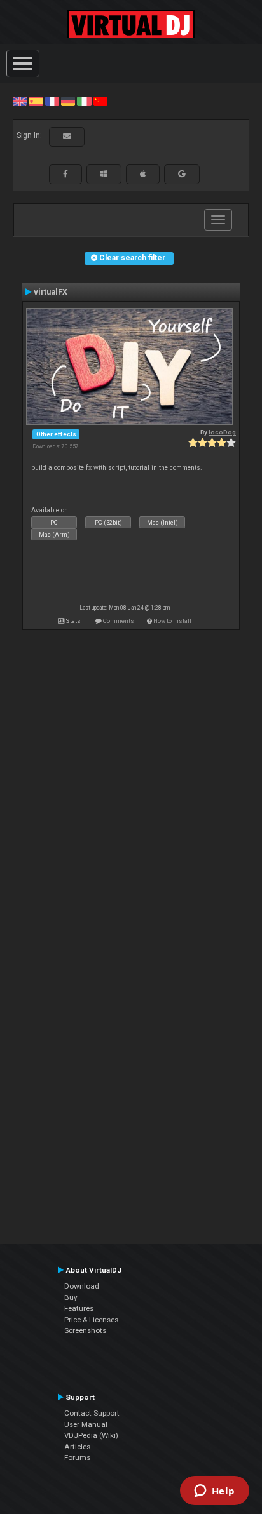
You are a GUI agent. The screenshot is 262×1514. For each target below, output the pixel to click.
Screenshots (85, 1330)
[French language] (52, 101)
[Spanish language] (36, 101)
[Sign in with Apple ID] (143, 174)
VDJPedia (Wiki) (91, 1435)
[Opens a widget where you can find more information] (214, 1492)
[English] (20, 101)
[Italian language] (84, 101)
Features (78, 1308)
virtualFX (50, 292)
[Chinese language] (100, 101)
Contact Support (92, 1413)
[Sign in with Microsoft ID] (103, 174)
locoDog (222, 432)
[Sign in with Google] (182, 174)
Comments (118, 620)
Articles (77, 1446)
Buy (71, 1297)
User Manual (85, 1424)
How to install (172, 620)
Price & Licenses (91, 1319)
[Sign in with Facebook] (65, 174)
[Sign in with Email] (67, 136)
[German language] (68, 101)
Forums (77, 1457)
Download (81, 1286)
